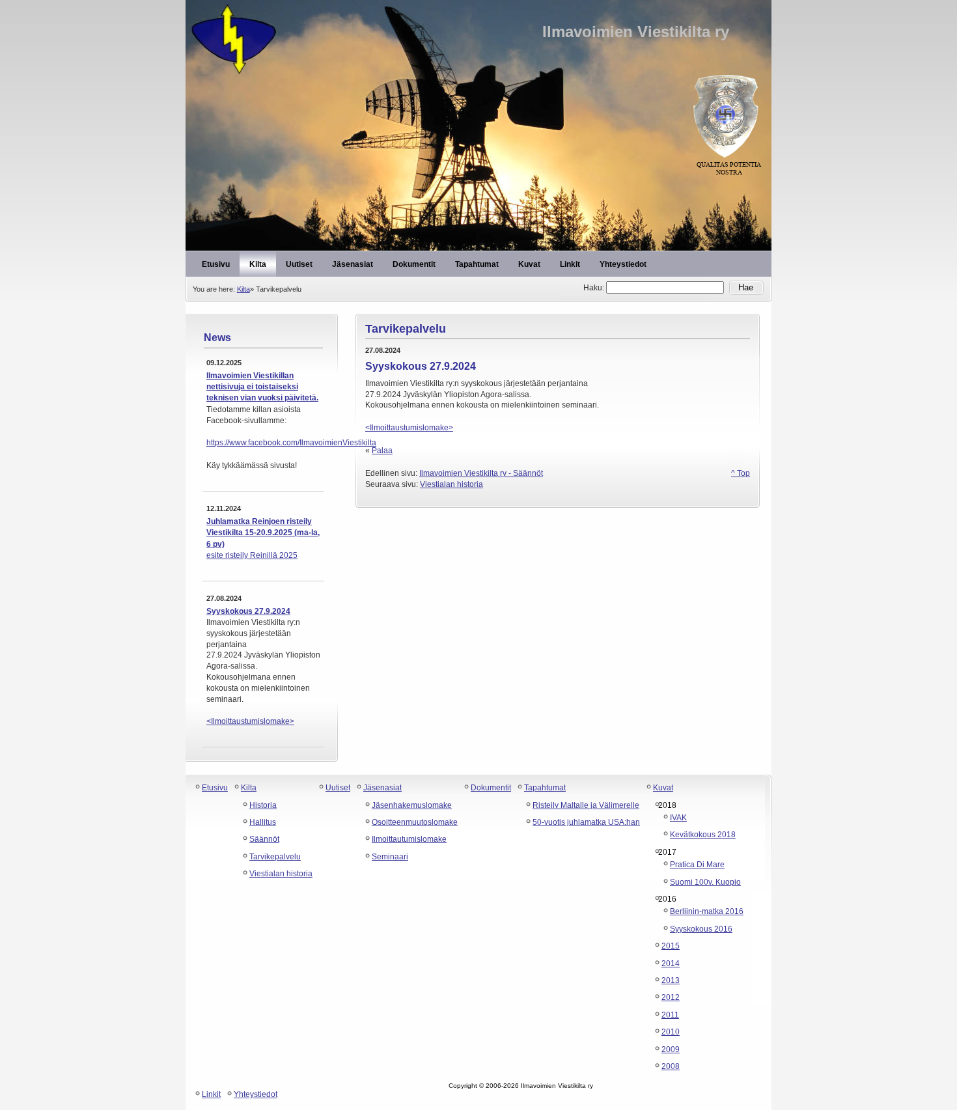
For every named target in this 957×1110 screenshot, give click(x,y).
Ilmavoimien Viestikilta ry (478, 39)
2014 (670, 963)
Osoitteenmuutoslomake (415, 822)
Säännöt (264, 839)
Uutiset (338, 787)
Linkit (211, 1094)
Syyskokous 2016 (701, 929)
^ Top (740, 473)
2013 (670, 980)
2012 (670, 997)
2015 (670, 945)
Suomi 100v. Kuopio (705, 882)
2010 (670, 1031)
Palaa (382, 450)
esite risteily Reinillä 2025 (252, 555)
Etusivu (215, 787)
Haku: (594, 287)
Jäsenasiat (382, 787)
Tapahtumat (545, 787)
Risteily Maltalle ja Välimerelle (586, 805)
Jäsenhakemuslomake (412, 805)
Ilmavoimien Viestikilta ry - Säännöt (481, 473)
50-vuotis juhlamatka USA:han (586, 822)
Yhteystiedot (255, 1094)
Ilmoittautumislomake (409, 839)
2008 (670, 1066)
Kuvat (663, 787)
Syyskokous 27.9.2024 (248, 611)
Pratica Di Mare (697, 864)
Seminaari (390, 856)
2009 (670, 1049)
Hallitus (262, 822)
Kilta (243, 289)
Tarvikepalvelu (275, 856)
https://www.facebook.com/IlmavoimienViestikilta (291, 442)
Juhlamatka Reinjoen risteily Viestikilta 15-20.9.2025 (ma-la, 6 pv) (263, 533)
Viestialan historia (451, 484)
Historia (263, 805)
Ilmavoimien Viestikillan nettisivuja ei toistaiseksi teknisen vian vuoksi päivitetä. (262, 387)
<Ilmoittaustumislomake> (250, 721)
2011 (670, 1015)
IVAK (678, 817)
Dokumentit (491, 787)
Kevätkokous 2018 (703, 834)
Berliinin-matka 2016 (706, 911)
